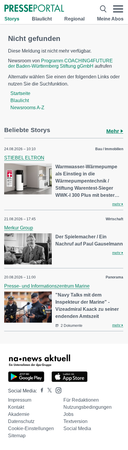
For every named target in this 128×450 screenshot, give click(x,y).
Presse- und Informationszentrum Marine (47, 286)
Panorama (114, 277)
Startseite (20, 93)
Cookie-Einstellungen (31, 428)
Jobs (68, 414)
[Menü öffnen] (118, 9)
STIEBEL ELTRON (24, 157)
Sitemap (17, 435)
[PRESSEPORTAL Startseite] (34, 9)
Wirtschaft (114, 219)
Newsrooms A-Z (27, 107)
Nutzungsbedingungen (87, 407)
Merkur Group (18, 227)
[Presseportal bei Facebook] (40, 390)
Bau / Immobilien (109, 149)
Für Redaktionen (81, 400)
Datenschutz (21, 421)
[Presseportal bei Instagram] (56, 389)
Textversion (75, 421)
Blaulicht (42, 18)
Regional (74, 18)
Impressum (19, 400)
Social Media (77, 428)
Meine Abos (110, 18)
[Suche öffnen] (103, 9)
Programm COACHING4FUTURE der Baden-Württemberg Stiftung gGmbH (60, 63)
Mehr (113, 131)
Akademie (18, 414)
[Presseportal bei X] (47, 390)
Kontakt (16, 407)
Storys (11, 18)
